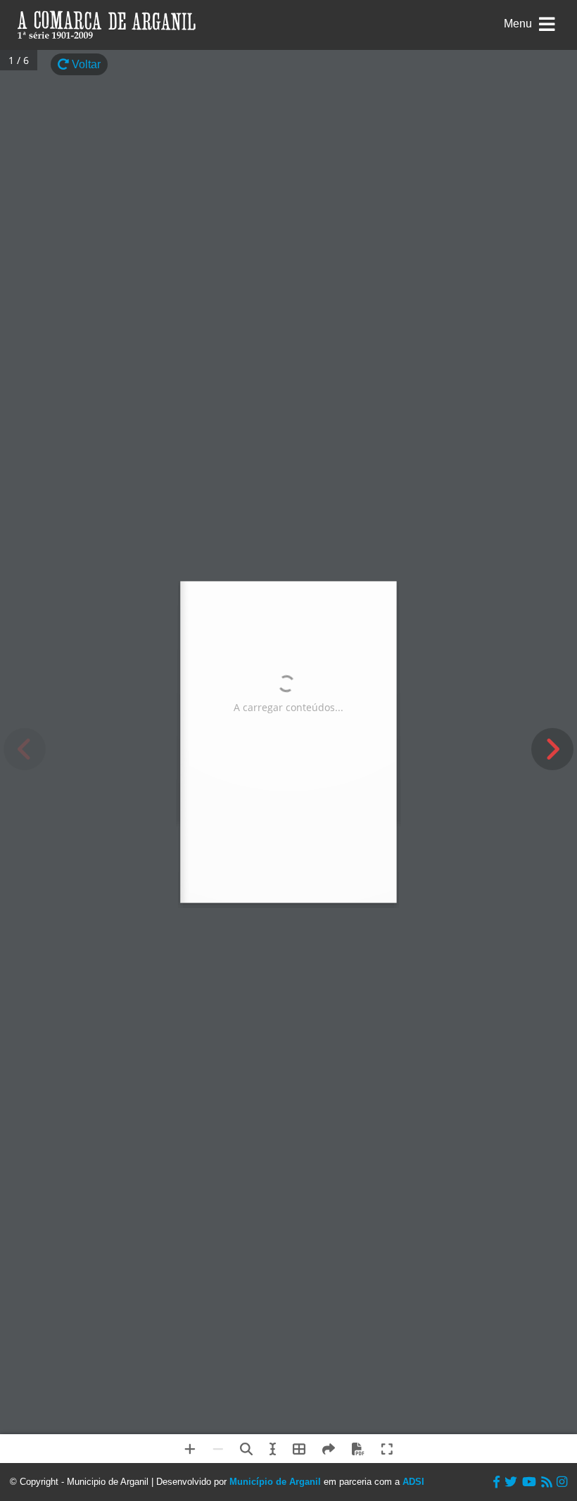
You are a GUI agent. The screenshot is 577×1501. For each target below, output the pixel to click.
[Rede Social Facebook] (496, 1482)
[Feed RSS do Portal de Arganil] (546, 1482)
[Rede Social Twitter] (511, 1482)
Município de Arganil (275, 1481)
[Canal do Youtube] (529, 1482)
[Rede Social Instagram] (562, 1482)
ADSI (413, 1481)
